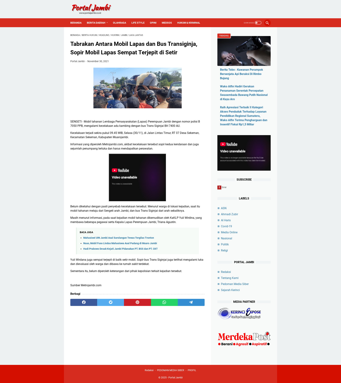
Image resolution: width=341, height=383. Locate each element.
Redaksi (226, 272)
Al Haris (226, 220)
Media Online (229, 232)
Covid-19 (226, 226)
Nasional (226, 238)
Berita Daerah (96, 22)
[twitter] (110, 302)
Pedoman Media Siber (235, 284)
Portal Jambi (175, 377)
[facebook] (83, 302)
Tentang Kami (230, 278)
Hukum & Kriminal (188, 22)
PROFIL (192, 370)
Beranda (76, 22)
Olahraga (119, 22)
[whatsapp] (164, 302)
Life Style (138, 22)
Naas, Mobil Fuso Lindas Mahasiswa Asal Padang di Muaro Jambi (120, 243)
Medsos (167, 22)
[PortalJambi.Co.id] (94, 9)
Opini (153, 22)
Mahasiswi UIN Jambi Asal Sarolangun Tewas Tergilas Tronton (118, 237)
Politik (225, 244)
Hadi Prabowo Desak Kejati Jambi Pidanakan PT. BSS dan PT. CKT (120, 248)
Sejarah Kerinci (230, 290)
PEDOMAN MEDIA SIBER (170, 370)
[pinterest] (137, 302)
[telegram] (191, 302)
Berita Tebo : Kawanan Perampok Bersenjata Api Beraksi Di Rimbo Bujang (241, 74)
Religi (224, 250)
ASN (223, 208)
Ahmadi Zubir (229, 214)
